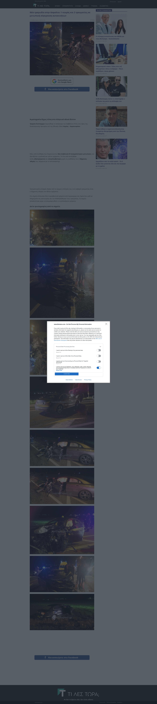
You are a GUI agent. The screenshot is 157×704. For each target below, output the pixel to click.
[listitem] (78, 346)
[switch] (99, 350)
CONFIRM (67, 374)
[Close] (106, 324)
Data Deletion (69, 379)
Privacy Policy (87, 379)
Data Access (78, 379)
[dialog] (78, 352)
